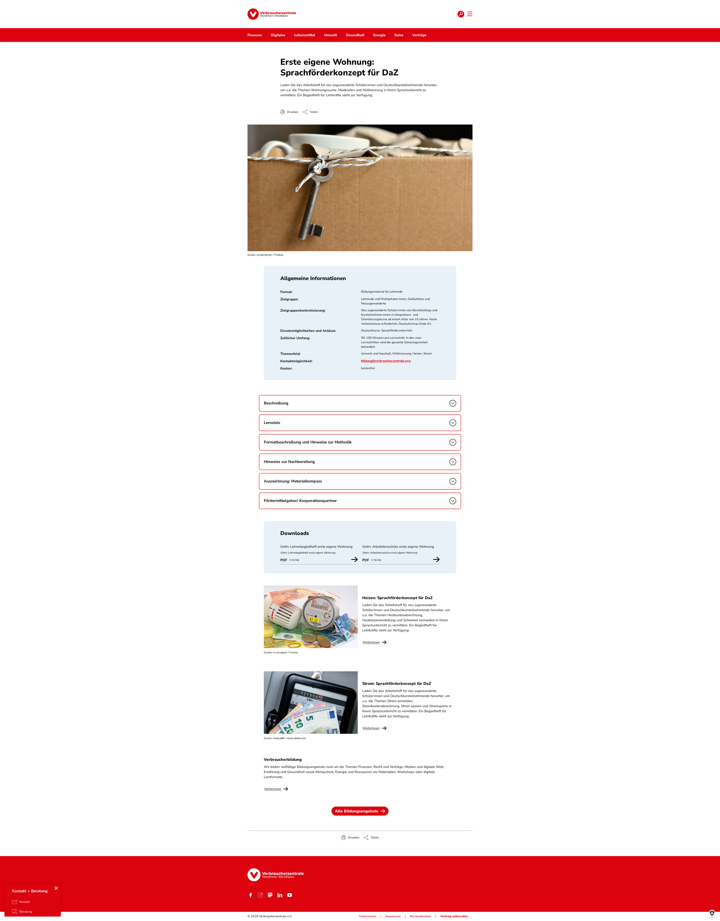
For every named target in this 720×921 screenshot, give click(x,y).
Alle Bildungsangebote (356, 811)
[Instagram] (260, 895)
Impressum (393, 916)
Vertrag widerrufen (454, 916)
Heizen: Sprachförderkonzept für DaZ (397, 597)
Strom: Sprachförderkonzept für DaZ (396, 683)
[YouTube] (289, 895)
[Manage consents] (712, 913)
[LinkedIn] (280, 895)
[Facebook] (250, 895)
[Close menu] (56, 888)
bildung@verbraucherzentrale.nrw (386, 361)
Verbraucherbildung (283, 759)
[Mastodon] (270, 895)
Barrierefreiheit (420, 916)
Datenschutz (367, 916)
